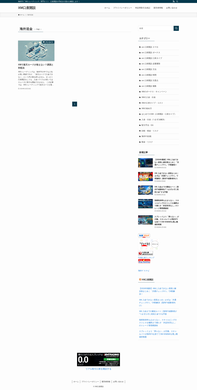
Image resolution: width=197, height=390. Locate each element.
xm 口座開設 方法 (149, 69)
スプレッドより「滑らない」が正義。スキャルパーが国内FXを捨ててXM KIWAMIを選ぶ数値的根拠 (158, 334)
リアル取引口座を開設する (98, 369)
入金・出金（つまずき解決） (154, 119)
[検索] (177, 1)
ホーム (76, 382)
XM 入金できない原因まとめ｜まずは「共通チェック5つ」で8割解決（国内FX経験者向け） (157, 302)
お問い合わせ (118, 382)
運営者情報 (106, 382)
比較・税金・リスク (150, 131)
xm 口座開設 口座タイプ (152, 58)
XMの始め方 (147, 108)
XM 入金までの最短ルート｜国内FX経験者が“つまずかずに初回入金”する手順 (158, 312)
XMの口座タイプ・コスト (152, 103)
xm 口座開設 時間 (149, 75)
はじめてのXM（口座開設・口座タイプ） (159, 114)
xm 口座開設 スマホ (150, 47)
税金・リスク (147, 142)
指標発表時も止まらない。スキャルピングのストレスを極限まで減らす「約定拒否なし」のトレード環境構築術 (158, 322)
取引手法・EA (147, 125)
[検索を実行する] (176, 28)
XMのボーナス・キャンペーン (154, 91)
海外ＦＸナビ (143, 271)
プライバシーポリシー (90, 382)
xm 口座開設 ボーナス (151, 52)
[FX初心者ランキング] (145, 254)
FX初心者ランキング (146, 258)
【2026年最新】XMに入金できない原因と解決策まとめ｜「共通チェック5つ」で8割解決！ (157, 291)
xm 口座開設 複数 (149, 86)
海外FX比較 (146, 136)
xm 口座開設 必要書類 (151, 64)
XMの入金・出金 (149, 97)
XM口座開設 (27, 7)
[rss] (173, 1)
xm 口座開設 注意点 (150, 80)
